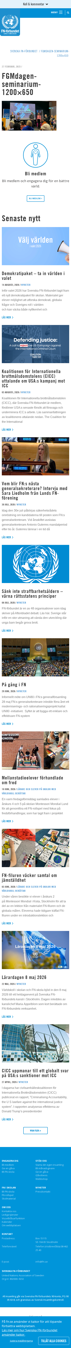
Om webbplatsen (11, 1225)
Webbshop (42, 1179)
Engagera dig (10, 1161)
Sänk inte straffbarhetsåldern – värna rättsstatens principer (32, 593)
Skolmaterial (9, 1198)
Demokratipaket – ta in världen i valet (33, 276)
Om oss (6, 1207)
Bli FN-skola (8, 1171)
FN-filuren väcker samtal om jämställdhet (29, 877)
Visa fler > (35, 1130)
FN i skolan (9, 1188)
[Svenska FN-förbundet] (10, 22)
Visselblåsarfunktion (13, 1218)
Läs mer (6, 317)
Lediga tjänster (10, 1214)
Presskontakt (43, 1191)
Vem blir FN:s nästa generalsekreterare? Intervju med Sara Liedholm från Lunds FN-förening (35, 491)
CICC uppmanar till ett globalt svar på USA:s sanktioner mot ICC (35, 1073)
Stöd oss (41, 1161)
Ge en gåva (8, 1168)
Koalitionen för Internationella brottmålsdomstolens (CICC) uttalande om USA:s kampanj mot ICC (33, 378)
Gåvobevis (42, 1175)
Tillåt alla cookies (53, 1341)
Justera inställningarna (21, 1340)
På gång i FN (14, 684)
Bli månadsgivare (45, 1168)
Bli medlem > (35, 198)
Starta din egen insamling (50, 1164)
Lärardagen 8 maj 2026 (24, 977)
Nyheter (41, 1188)
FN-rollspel (7, 1195)
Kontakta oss (9, 1211)
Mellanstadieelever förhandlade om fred (32, 780)
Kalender (7, 1222)
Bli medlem (8, 1164)
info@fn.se (42, 1261)
